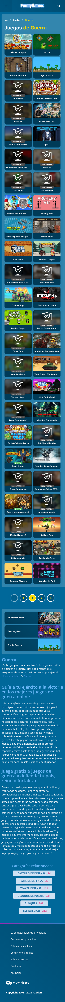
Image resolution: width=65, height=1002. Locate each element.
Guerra (29, 20)
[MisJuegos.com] (6, 20)
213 (44, 910)
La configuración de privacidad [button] (28, 932)
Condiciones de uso (22, 952)
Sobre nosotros (19, 959)
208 (41, 903)
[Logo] (32, 6)
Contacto (16, 966)
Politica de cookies (21, 946)
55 (46, 881)
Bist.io (27, 676)
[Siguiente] (23, 598)
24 (49, 873)
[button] (59, 6)
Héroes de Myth (11, 676)
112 (45, 888)
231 (48, 896)
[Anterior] (14, 598)
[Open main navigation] (6, 6)
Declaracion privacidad (24, 939)
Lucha (16, 20)
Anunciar (16, 972)
